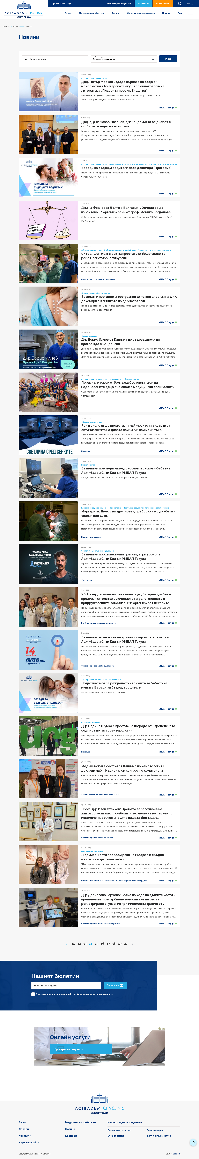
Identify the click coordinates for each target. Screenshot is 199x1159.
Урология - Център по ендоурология (155, 250)
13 (85, 943)
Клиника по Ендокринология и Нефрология (101, 508)
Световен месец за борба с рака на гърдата (126, 881)
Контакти (25, 1135)
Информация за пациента (141, 13)
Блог (180, 13)
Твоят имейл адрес (45, 985)
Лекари (115, 13)
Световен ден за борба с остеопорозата (100, 924)
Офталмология (132, 379)
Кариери (71, 1135)
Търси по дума (38, 59)
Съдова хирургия (89, 336)
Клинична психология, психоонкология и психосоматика (135, 164)
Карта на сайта (29, 1142)
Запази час (143, 3)
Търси (168, 59)
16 (102, 943)
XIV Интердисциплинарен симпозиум (98, 623)
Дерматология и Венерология (95, 293)
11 (73, 943)
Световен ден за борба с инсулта (97, 838)
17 (108, 943)
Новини (166, 13)
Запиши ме (113, 985)
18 (114, 943)
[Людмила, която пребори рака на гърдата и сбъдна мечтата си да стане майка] (48, 864)
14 (91, 943)
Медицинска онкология (92, 851)
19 (120, 943)
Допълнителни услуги (159, 1136)
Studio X (176, 1154)
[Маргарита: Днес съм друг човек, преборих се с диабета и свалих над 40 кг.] (48, 521)
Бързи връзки (162, 3)
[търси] (180, 3)
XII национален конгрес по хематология (100, 795)
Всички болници (63, 4)
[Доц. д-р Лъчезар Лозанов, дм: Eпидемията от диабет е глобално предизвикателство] (48, 134)
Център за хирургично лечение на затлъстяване (146, 508)
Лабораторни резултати (118, 3)
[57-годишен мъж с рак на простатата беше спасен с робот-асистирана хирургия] (48, 263)
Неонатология (170, 164)
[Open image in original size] (23, 9)
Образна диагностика (91, 250)
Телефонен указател (119, 1130)
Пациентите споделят (105, 279)
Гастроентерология (90, 723)
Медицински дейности (91, 13)
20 (125, 943)
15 (96, 943)
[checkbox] (72, 993)
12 (79, 943)
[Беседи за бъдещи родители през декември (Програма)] (48, 177)
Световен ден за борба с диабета (97, 666)
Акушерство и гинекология (94, 78)
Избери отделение (101, 57)
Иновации (85, 451)
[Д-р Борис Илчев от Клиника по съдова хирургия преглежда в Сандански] (48, 349)
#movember (87, 279)
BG (188, 3)
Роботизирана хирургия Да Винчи (120, 250)
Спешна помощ (116, 1136)
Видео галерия (155, 1130)
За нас (68, 13)
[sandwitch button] (190, 12)
